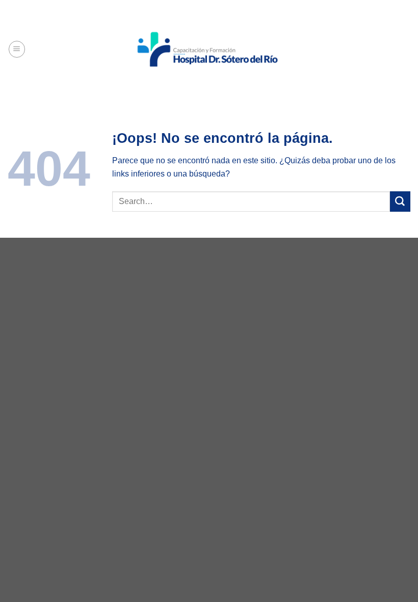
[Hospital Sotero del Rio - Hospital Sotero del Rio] (209, 49)
